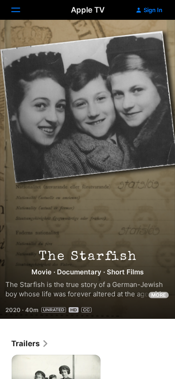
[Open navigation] (21, 10)
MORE (158, 295)
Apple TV (88, 9)
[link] (30, 343)
